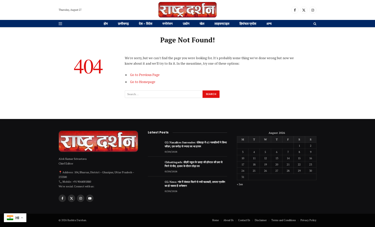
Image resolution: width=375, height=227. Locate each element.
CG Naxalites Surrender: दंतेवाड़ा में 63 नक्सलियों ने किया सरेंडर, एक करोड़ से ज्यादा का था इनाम (196, 144)
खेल (202, 23)
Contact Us (244, 220)
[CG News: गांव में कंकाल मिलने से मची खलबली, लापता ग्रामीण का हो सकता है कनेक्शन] (154, 186)
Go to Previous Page (145, 75)
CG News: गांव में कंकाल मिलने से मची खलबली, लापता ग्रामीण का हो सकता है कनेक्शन (195, 184)
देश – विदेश (145, 23)
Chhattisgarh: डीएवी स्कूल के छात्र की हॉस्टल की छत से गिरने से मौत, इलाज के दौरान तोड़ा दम (194, 164)
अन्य (268, 23)
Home (215, 220)
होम (106, 23)
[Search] (314, 23)
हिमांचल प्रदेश (247, 23)
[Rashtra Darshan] (187, 10)
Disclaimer (261, 220)
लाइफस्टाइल (221, 23)
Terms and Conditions (283, 220)
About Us (228, 220)
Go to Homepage (142, 82)
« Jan (240, 184)
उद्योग (186, 23)
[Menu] (60, 23)
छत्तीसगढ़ (123, 23)
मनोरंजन (167, 23)
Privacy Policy (308, 220)
